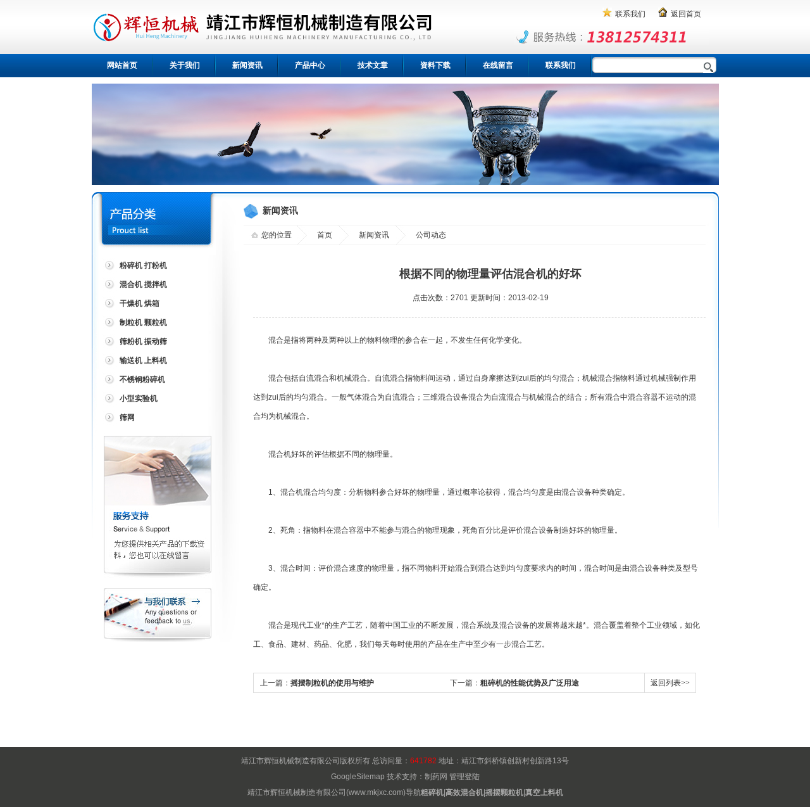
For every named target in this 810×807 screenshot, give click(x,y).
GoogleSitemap (358, 776)
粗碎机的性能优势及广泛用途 (529, 682)
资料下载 (435, 65)
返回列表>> (670, 682)
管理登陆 (464, 776)
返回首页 (686, 14)
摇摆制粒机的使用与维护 (332, 682)
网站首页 (122, 65)
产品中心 (310, 65)
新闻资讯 (247, 65)
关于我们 (185, 65)
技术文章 (373, 65)
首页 (324, 235)
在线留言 (498, 65)
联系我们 (630, 14)
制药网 (436, 776)
